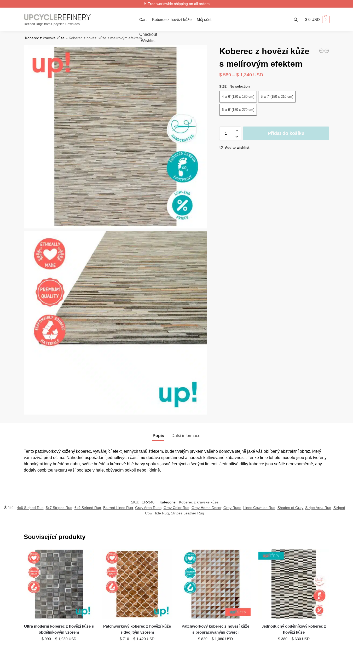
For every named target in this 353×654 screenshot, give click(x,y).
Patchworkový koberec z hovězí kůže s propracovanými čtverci (215, 629)
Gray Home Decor (206, 508)
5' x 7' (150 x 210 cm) (277, 97)
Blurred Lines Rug (118, 508)
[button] (317, 19)
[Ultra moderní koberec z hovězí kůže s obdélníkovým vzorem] (59, 584)
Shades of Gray (290, 508)
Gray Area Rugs (148, 508)
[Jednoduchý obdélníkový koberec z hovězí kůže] (293, 584)
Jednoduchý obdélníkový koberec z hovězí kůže (294, 629)
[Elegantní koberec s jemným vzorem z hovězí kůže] (326, 50)
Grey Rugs (232, 508)
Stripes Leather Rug (187, 513)
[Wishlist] (86, 557)
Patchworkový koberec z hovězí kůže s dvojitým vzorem (137, 629)
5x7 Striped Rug (59, 508)
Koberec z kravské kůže (45, 38)
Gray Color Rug (176, 508)
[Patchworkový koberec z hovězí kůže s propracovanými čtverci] (215, 584)
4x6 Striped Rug (30, 508)
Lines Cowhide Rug (259, 508)
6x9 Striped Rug (87, 508)
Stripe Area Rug (318, 508)
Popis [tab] (158, 435)
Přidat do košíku (286, 133)
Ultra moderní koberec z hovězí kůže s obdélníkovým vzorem (59, 629)
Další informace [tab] (185, 435)
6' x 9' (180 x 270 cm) (238, 110)
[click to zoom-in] (115, 136)
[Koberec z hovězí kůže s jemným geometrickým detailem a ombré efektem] (321, 50)
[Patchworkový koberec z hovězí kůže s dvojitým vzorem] (137, 584)
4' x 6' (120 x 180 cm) (238, 97)
